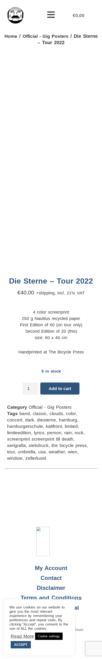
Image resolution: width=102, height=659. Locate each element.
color (71, 413)
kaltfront (54, 426)
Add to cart (60, 388)
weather (57, 451)
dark (29, 419)
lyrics (39, 432)
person (54, 432)
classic (40, 413)
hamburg (68, 419)
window (15, 458)
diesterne (46, 419)
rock (79, 432)
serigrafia (16, 445)
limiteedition (19, 432)
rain (68, 432)
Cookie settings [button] (49, 636)
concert (14, 419)
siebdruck (39, 445)
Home (11, 36)
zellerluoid (35, 458)
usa (42, 451)
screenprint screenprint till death (40, 439)
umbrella (26, 451)
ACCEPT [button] (21, 644)
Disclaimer (51, 588)
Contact (51, 578)
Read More (22, 636)
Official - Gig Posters (46, 36)
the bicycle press (69, 445)
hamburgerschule (25, 426)
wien (72, 451)
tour (11, 451)
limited (71, 426)
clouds (56, 413)
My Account (51, 568)
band (24, 413)
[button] (51, 15)
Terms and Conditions (51, 598)
